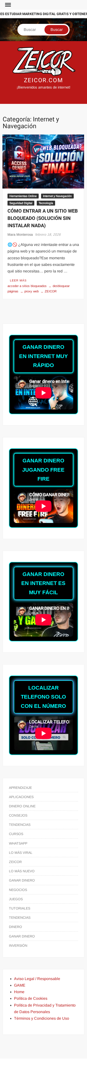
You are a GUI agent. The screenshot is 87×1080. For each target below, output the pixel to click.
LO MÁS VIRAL (20, 853)
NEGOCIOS (18, 890)
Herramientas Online (23, 196)
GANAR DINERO (22, 880)
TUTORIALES (19, 908)
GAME (19, 985)
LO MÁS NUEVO (22, 871)
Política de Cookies (30, 998)
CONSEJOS (18, 815)
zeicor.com (43, 80)
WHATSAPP (18, 843)
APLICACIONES (21, 797)
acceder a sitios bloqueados (27, 286)
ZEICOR (51, 291)
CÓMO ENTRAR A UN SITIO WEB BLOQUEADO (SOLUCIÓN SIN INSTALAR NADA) (42, 218)
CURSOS (16, 834)
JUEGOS (16, 899)
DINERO (15, 927)
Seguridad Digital (20, 203)
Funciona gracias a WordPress (27, 1066)
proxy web (31, 291)
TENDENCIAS (19, 825)
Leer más (18, 280)
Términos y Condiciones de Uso (41, 1018)
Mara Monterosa (20, 234)
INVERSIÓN (18, 945)
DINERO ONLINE (22, 806)
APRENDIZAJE (20, 788)
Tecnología (46, 203)
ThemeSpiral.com (45, 1072)
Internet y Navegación (57, 196)
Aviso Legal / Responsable (37, 979)
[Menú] (7, 5)
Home (19, 992)
